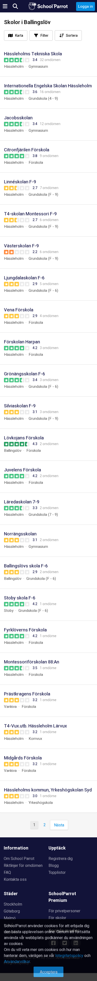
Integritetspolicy (69, 956)
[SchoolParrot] (48, 6)
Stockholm (13, 904)
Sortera (72, 35)
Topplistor (57, 873)
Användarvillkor (17, 962)
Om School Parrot (19, 859)
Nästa (59, 825)
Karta (19, 35)
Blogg (53, 866)
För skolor (57, 918)
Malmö (10, 918)
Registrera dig (60, 859)
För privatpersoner (64, 911)
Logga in (85, 6)
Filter (44, 35)
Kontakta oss (15, 880)
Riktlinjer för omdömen (23, 866)
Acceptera (48, 972)
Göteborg (12, 911)
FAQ (7, 873)
